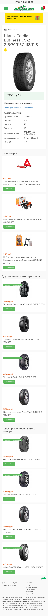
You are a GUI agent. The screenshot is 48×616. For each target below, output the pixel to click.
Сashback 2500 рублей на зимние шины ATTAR (19, 17)
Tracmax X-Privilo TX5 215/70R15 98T (19, 377)
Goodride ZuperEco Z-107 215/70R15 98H (21, 459)
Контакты (29, 583)
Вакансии (29, 592)
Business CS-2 (14, 30)
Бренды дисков (31, 587)
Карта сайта (30, 594)
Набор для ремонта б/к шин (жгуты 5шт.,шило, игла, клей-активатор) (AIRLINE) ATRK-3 (22, 260)
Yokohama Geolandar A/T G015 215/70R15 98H (24, 304)
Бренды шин (30, 585)
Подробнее (9, 189)
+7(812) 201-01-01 (24, 2)
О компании (30, 589)
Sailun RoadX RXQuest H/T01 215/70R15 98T (23, 567)
